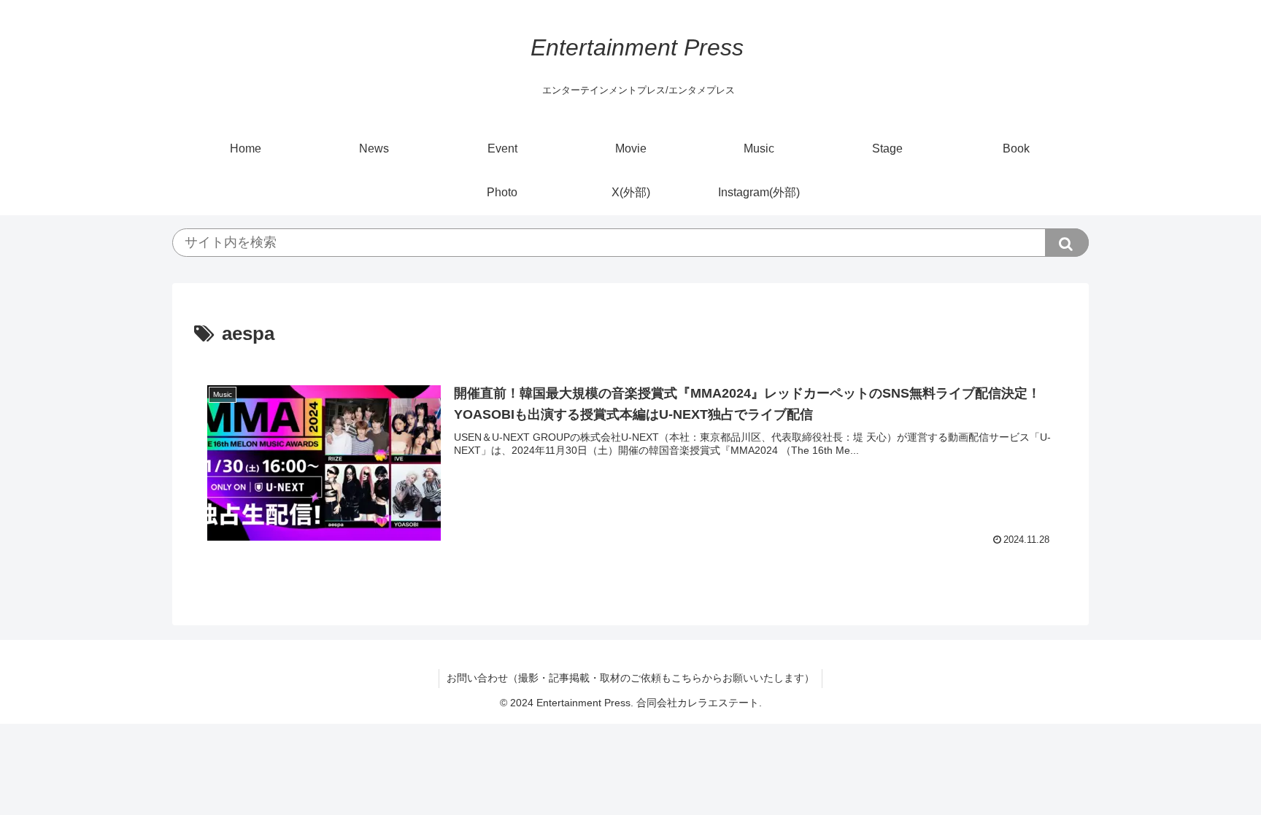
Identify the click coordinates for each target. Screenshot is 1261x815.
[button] (1067, 242)
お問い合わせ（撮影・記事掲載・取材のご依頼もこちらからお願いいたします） (630, 678)
